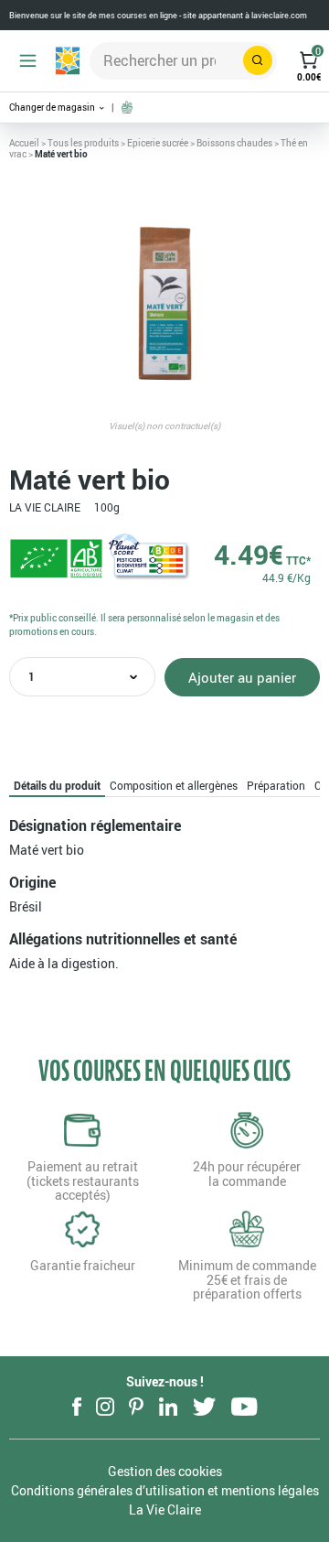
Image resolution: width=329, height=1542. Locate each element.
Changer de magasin (53, 107)
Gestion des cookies (165, 1471)
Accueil (24, 142)
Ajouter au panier (242, 677)
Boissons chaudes (234, 142)
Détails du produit (57, 785)
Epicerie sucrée (157, 142)
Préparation (276, 785)
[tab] (57, 785)
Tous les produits (83, 142)
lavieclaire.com (279, 15)
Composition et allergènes (174, 785)
